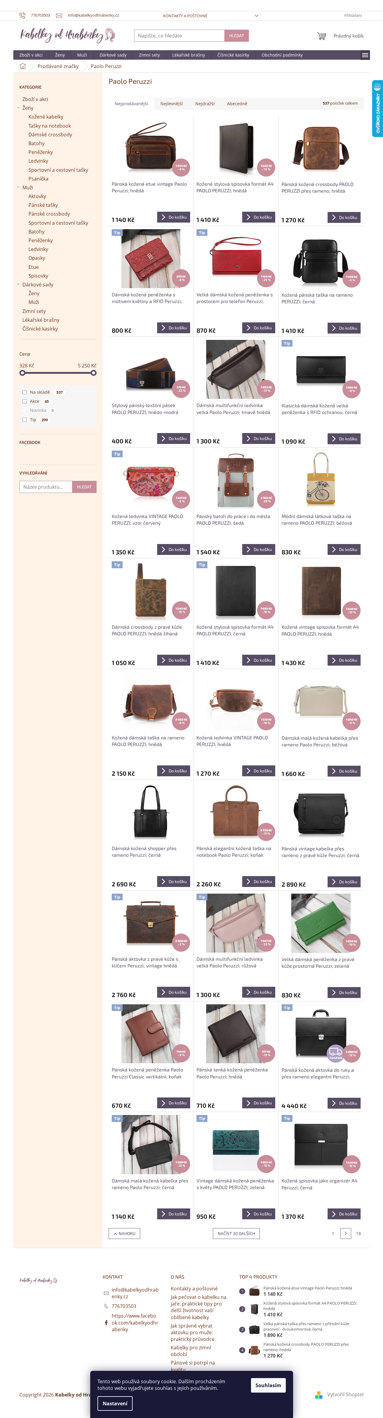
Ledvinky (38, 161)
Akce (39, 401)
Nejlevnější (171, 103)
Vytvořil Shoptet (345, 1394)
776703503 (124, 1306)
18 (358, 1233)
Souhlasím (268, 1385)
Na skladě (46, 392)
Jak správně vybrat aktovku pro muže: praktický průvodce (192, 1332)
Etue (33, 267)
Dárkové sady (37, 284)
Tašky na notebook (49, 125)
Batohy (36, 143)
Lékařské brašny (40, 320)
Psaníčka (38, 178)
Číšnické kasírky (40, 328)
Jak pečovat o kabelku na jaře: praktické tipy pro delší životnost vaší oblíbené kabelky (198, 1307)
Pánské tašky (43, 205)
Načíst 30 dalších (236, 1233)
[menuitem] (31, 55)
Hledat (236, 35)
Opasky (36, 258)
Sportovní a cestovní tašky (58, 170)
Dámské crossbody (50, 134)
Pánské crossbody (49, 213)
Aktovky (37, 196)
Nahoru (127, 1233)
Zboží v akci (35, 99)
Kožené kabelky (45, 116)
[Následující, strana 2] (345, 1233)
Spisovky (38, 275)
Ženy (27, 108)
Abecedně (237, 103)
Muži (27, 187)
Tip (39, 419)
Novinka (42, 410)
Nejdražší (205, 103)
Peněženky (40, 152)
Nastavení (115, 1403)
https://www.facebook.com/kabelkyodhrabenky (135, 1322)
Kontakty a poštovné (185, 15)
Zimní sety (34, 311)
